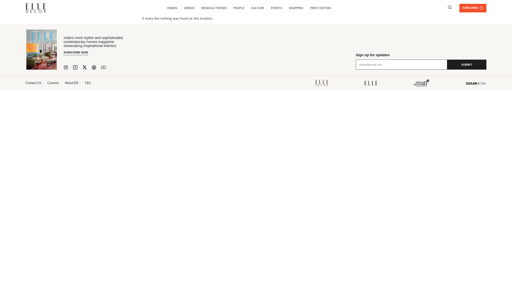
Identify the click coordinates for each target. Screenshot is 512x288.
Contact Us (33, 83)
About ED (72, 83)
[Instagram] (66, 67)
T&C (88, 83)
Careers (53, 83)
